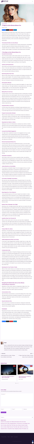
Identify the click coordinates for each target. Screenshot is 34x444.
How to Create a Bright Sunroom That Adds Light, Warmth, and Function (14, 426)
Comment (3, 394)
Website (25, 409)
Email (13, 409)
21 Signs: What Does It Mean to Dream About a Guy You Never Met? (26, 355)
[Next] (32, 374)
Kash (5, 342)
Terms (8, 436)
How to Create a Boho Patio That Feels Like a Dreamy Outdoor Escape (14, 425)
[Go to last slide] (2, 374)
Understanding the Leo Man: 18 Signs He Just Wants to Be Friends (8, 355)
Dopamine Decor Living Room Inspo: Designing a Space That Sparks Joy (14, 428)
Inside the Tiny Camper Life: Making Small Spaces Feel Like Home (13, 421)
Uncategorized (4, 23)
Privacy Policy (3, 436)
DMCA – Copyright (14, 436)
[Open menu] (32, 1)
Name (2, 409)
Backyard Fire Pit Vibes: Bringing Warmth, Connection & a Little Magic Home (15, 423)
